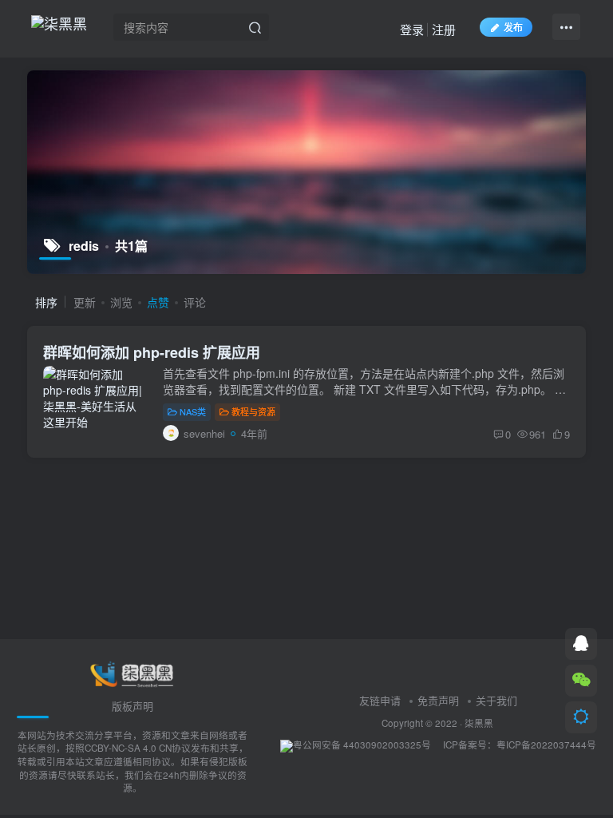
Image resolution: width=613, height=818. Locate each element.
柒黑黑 (479, 723)
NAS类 (193, 411)
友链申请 (380, 700)
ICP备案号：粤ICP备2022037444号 (519, 744)
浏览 (121, 302)
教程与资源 (253, 411)
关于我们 (496, 700)
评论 (195, 302)
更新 (84, 302)
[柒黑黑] (132, 673)
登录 (412, 29)
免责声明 (438, 700)
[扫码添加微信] (581, 681)
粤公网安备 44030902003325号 (362, 744)
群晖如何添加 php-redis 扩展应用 (151, 352)
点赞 (158, 302)
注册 (444, 29)
